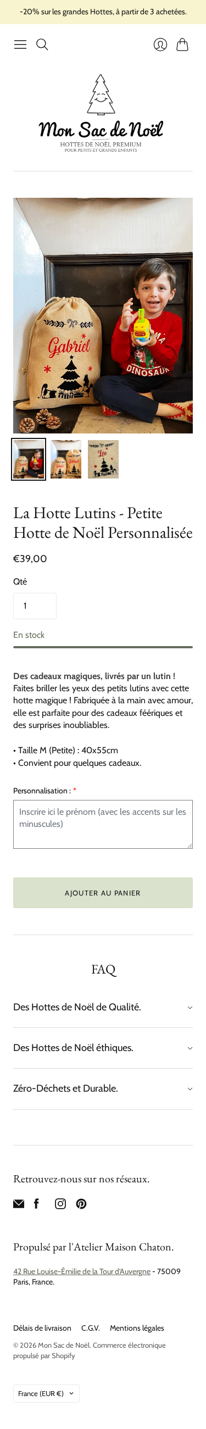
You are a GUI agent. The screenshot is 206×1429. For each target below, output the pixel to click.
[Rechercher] (42, 44)
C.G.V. (90, 1328)
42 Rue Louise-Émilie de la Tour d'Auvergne (82, 1271)
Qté (20, 581)
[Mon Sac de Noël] (103, 113)
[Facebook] (36, 1206)
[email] (18, 1206)
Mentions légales (137, 1328)
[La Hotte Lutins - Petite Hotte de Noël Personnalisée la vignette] (28, 459)
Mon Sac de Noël (64, 1345)
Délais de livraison (42, 1328)
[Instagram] (60, 1206)
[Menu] (20, 44)
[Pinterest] (81, 1206)
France (41, 1393)
